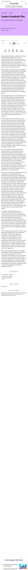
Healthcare (4, 12)
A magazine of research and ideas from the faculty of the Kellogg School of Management (14, 6)
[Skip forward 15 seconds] (18, 43)
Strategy (11, 12)
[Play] (14, 43)
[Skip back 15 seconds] (10, 43)
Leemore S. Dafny (5, 30)
